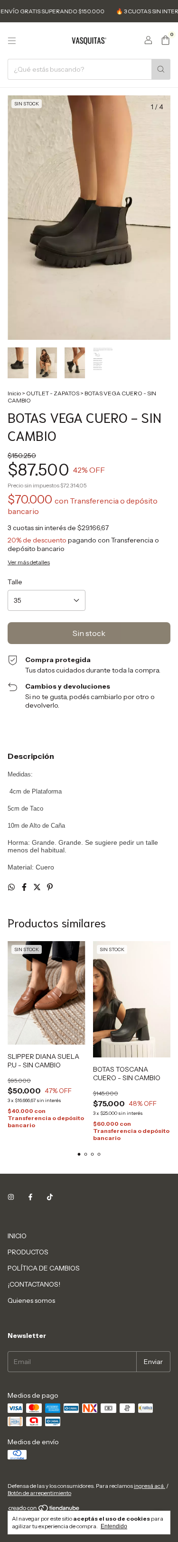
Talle (15, 582)
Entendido (114, 1526)
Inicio (14, 393)
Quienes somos (31, 1300)
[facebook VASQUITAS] (30, 1197)
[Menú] (12, 41)
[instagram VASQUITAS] (11, 1197)
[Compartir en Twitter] (37, 887)
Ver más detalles (29, 562)
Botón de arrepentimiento (39, 1492)
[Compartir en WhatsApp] (12, 887)
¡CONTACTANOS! (34, 1284)
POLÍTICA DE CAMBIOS (44, 1268)
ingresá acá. (149, 1485)
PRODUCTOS (28, 1252)
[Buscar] (160, 69)
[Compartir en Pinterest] (50, 887)
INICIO (17, 1236)
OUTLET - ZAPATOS (52, 393)
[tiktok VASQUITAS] (50, 1197)
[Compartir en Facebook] (24, 887)
